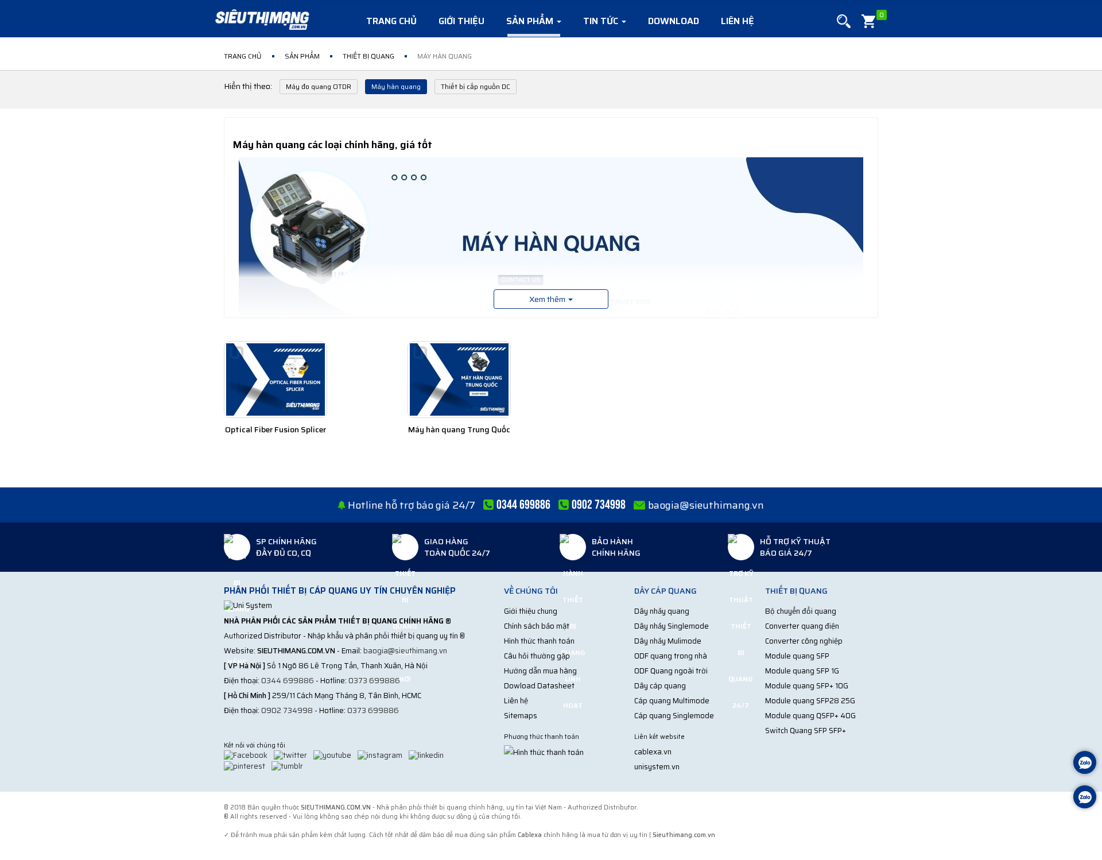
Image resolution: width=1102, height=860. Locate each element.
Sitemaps (520, 716)
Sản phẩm (531, 21)
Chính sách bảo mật (536, 626)
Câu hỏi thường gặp (537, 656)
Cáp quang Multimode (671, 701)
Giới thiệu (461, 21)
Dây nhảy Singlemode (671, 626)
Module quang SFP (797, 656)
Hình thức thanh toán (539, 641)
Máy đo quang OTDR (318, 86)
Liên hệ (737, 21)
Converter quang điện (802, 626)
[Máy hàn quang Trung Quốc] (459, 379)
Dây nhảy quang (661, 611)
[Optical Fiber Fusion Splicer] (275, 379)
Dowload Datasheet (539, 686)
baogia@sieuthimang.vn (706, 505)
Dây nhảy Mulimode (667, 641)
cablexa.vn (653, 752)
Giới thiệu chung (530, 611)
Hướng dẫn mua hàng (540, 671)
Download (673, 21)
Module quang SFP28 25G (810, 701)
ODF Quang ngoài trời (671, 671)
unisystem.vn (657, 767)
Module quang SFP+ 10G (806, 686)
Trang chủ (391, 21)
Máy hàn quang (396, 86)
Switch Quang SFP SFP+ (805, 731)
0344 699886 (287, 681)
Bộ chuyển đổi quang (800, 611)
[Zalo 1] (1084, 764)
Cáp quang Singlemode (674, 716)
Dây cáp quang (660, 686)
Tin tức (601, 21)
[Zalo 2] (1084, 798)
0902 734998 (287, 710)
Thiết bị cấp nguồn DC (475, 86)
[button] (844, 21)
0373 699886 (374, 681)
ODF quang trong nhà (670, 656)
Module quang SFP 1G (802, 671)
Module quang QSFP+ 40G (810, 716)
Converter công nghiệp (804, 641)
